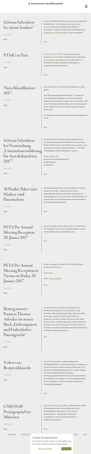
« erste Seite (12, 434)
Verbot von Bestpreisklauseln (17, 365)
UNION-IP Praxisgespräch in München (17, 412)
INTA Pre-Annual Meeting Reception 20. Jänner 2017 (19, 232)
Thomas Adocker (77, 145)
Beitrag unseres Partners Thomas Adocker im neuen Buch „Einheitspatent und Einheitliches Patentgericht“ (20, 322)
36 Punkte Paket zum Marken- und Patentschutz (20, 194)
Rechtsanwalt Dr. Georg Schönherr (55, 32)
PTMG (72, 54)
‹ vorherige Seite (26, 434)
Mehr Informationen (45, 449)
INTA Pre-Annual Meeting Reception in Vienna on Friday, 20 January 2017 (21, 273)
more (45, 41)
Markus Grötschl (64, 60)
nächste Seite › (74, 434)
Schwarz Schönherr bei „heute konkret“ (19, 25)
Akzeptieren (66, 449)
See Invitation (48, 273)
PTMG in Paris (16, 55)
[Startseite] (45, 5)
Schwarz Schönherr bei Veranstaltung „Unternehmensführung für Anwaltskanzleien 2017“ (22, 151)
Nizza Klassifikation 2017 (19, 90)
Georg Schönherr (49, 60)
